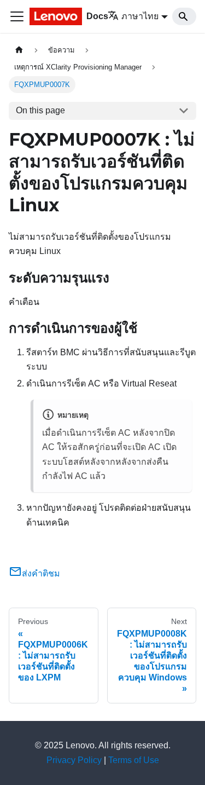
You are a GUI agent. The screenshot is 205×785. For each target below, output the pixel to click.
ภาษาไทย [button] (140, 16)
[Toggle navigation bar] (17, 16)
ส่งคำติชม (41, 573)
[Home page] (19, 50)
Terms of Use (133, 760)
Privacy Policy (74, 760)
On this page (40, 110)
